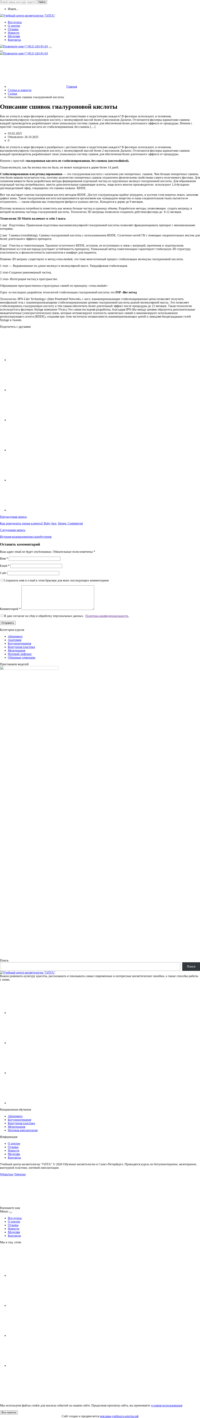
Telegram (20, 1174)
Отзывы (13, 1147)
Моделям (14, 1154)
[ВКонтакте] (37, 1012)
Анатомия (14, 640)
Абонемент (15, 636)
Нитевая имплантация (23, 1130)
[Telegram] (37, 1103)
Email (5, 565)
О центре (14, 1143)
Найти (42, 2)
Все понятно (9, 1412)
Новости (13, 1150)
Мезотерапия (16, 650)
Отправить (8, 622)
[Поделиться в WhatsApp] (37, 480)
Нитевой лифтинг (20, 654)
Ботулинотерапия (19, 643)
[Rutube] (37, 1072)
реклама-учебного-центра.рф (119, 1416)
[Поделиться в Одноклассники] (37, 450)
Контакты (14, 1157)
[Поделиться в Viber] (37, 510)
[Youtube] (37, 1042)
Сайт (3, 573)
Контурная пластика (21, 647)
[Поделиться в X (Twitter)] (37, 420)
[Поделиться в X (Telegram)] (37, 390)
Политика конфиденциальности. (107, 616)
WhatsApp (6, 1174)
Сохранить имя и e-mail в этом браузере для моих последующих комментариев (56, 580)
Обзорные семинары (21, 657)
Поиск (4, 960)
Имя (4, 558)
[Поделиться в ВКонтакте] (37, 359)
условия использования (166, 1405)
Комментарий (10, 609)
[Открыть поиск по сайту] (50, 47)
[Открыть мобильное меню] (1, 51)
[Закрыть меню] (10, 1212)
